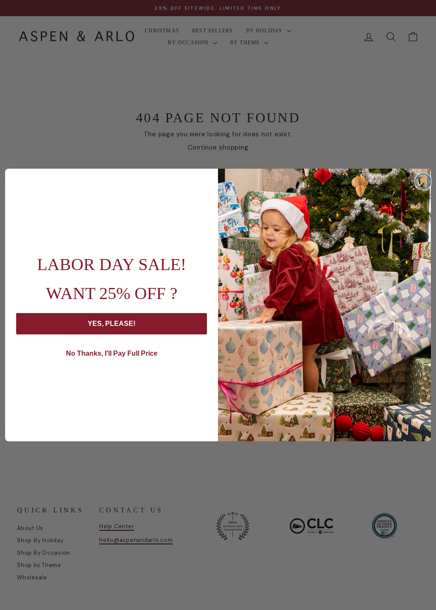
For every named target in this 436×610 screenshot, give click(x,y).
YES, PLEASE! (111, 323)
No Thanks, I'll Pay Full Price (112, 353)
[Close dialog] (423, 181)
